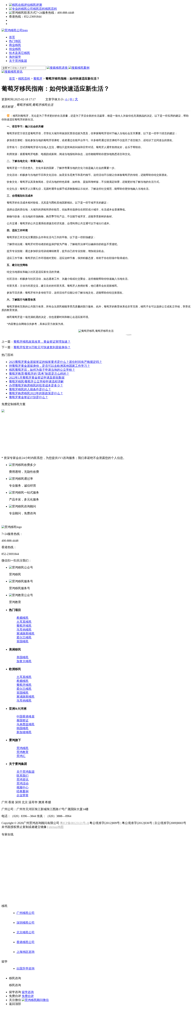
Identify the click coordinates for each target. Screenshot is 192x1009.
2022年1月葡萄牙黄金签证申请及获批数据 (36, 377)
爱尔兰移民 (24, 637)
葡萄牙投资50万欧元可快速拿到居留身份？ (42, 347)
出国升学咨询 (25, 968)
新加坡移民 (24, 732)
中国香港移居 (25, 716)
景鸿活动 (22, 783)
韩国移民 (22, 728)
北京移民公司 (25, 932)
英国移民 (22, 641)
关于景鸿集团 (25, 771)
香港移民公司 (25, 942)
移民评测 (36, 4)
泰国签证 (22, 720)
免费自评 (28, 996)
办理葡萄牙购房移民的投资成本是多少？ (36, 385)
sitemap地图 (56, 827)
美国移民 (22, 657)
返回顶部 (15, 1003)
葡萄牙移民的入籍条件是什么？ (30, 389)
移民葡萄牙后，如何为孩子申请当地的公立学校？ (42, 369)
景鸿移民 (22, 748)
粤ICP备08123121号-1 (74, 823)
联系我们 (22, 775)
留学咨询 (28, 992)
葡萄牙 (37, 78)
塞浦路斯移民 (25, 633)
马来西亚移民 (25, 724)
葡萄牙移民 (24, 625)
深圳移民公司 (25, 922)
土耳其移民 (24, 621)
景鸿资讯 (22, 779)
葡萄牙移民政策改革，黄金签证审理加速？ (42, 341)
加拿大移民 (24, 661)
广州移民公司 (25, 912)
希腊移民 (22, 617)
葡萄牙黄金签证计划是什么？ (28, 397)
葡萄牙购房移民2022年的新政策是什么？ (36, 393)
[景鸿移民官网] (15, 30)
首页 (12, 78)
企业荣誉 (22, 795)
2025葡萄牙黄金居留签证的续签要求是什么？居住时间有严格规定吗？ (55, 361)
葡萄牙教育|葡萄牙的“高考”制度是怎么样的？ (39, 373)
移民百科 (51, 8)
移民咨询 (15, 985)
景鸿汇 (21, 756)
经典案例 (22, 791)
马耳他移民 (24, 629)
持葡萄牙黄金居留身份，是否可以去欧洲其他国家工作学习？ (49, 365)
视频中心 (22, 787)
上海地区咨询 (25, 951)
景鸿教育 (22, 752)
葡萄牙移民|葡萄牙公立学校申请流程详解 (36, 381)
